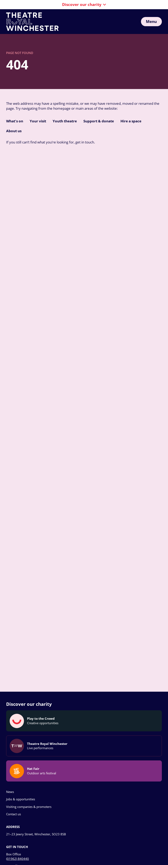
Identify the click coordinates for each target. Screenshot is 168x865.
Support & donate (98, 121)
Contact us (13, 814)
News (10, 792)
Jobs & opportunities (20, 799)
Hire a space (130, 121)
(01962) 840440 (17, 859)
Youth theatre (65, 121)
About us (14, 131)
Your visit (38, 121)
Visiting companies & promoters (28, 807)
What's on (14, 121)
